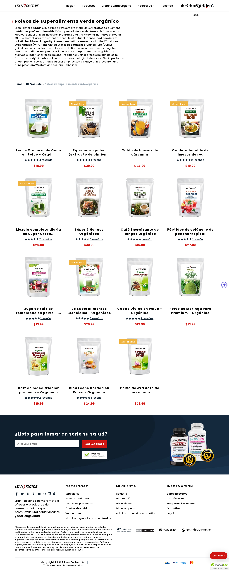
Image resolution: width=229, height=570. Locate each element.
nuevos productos (77, 498)
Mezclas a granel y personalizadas (88, 518)
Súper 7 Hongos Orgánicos (89, 231)
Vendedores (73, 513)
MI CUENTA (126, 486)
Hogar (70, 6)
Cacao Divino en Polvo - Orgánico (139, 311)
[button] (218, 555)
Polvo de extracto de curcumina (139, 390)
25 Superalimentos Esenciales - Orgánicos (89, 311)
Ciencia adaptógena (116, 6)
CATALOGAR (76, 486)
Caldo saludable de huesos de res (190, 152)
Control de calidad (77, 508)
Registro (121, 494)
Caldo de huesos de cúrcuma (140, 152)
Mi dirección (124, 498)
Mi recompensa (126, 508)
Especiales (72, 494)
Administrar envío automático (136, 513)
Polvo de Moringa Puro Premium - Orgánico (190, 311)
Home (18, 84)
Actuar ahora (94, 444)
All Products (34, 84)
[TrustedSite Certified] (94, 455)
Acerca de (145, 6)
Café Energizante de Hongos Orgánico (140, 231)
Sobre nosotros (177, 494)
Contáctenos (175, 498)
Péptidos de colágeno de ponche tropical (190, 231)
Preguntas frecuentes (181, 503)
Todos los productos (79, 503)
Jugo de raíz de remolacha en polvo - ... (38, 311)
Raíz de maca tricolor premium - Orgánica (38, 390)
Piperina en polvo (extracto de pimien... (89, 152)
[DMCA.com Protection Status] (145, 530)
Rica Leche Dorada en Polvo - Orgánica (89, 390)
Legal (170, 513)
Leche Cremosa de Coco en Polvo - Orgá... (38, 152)
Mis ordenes (124, 503)
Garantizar (174, 508)
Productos (88, 6)
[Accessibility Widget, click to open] (224, 285)
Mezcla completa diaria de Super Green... (38, 231)
